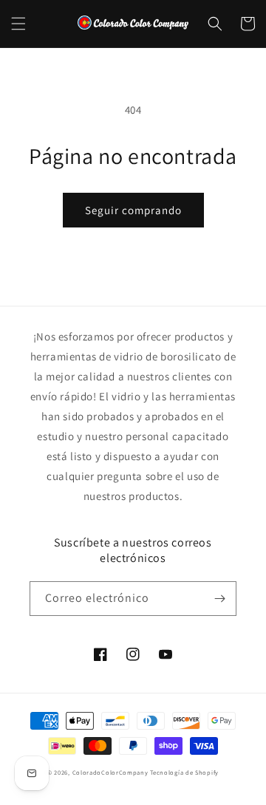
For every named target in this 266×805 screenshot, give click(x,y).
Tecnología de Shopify (184, 772)
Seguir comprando (133, 210)
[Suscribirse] (219, 598)
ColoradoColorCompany (110, 772)
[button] (18, 23)
